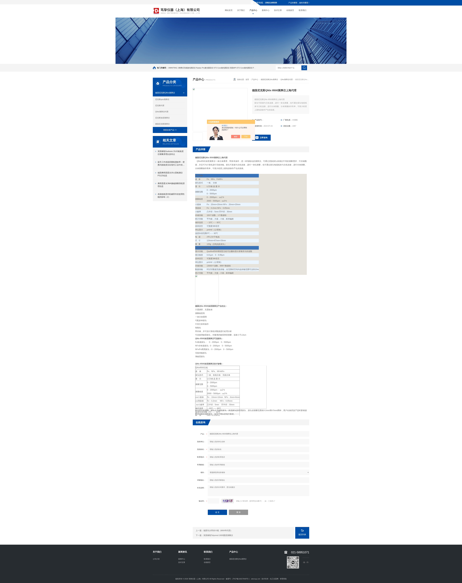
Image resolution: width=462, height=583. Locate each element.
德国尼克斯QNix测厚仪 (165, 93)
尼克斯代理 (159, 105)
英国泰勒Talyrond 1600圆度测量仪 (218, 535)
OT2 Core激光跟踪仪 (222, 68)
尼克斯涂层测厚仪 (162, 118)
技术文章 (278, 10)
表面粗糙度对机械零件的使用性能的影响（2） (171, 195)
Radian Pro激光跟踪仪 (204, 68)
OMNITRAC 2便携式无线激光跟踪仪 (182, 68)
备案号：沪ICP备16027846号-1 (238, 579)
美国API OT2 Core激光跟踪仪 (241, 68)
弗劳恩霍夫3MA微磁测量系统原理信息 (171, 184)
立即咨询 (263, 138)
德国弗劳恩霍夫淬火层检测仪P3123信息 (170, 174)
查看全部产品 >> (170, 130)
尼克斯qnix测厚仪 (162, 99)
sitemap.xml (255, 579)
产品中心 (253, 10)
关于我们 (241, 10)
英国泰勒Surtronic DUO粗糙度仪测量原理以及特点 (171, 152)
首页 (247, 79)
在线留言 (290, 10)
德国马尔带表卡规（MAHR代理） (217, 530)
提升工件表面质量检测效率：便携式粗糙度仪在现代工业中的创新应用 (171, 163)
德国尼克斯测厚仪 (162, 124)
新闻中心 (266, 10)
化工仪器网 (274, 579)
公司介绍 (156, 559)
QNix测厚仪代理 (161, 112)
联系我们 (302, 10)
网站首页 (229, 10)
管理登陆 (283, 579)
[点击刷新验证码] (228, 501)
